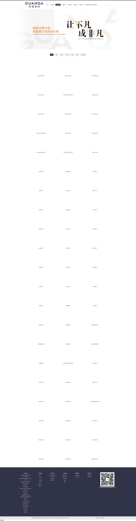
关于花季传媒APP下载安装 (52, 476)
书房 (62, 54)
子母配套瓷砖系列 (25, 495)
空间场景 (58, 4)
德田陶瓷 (105, 489)
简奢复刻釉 (25, 505)
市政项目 (65, 478)
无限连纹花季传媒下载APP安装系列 (25, 489)
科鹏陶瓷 (114, 489)
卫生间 (67, 54)
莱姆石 (25, 512)
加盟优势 (89, 475)
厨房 (72, 54)
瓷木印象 (25, 485)
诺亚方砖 (25, 498)
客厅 (52, 54)
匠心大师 (25, 510)
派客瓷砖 (100, 489)
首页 (47, 4)
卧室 (57, 54)
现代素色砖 (25, 486)
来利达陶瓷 (109, 489)
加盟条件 (89, 477)
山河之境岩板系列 (25, 501)
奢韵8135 (25, 503)
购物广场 (65, 475)
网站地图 (2, 520)
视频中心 (52, 478)
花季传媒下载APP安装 (25, 481)
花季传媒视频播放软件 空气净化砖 (25, 479)
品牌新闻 (77, 475)
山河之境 (25, 500)
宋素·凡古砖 (25, 491)
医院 (65, 482)
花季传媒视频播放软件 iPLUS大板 (25, 476)
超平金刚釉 (25, 507)
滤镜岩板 (25, 493)
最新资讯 (75, 4)
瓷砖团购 (102, 517)
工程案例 (70, 4)
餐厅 (77, 54)
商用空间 (83, 54)
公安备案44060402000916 (63, 517)
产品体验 (52, 4)
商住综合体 (64, 477)
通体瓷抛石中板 (25, 483)
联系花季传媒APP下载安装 (91, 4)
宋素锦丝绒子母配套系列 (25, 496)
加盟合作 (81, 4)
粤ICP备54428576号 (52, 517)
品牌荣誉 (52, 480)
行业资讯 (77, 477)
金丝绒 (25, 508)
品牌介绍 (64, 4)
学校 (65, 480)
